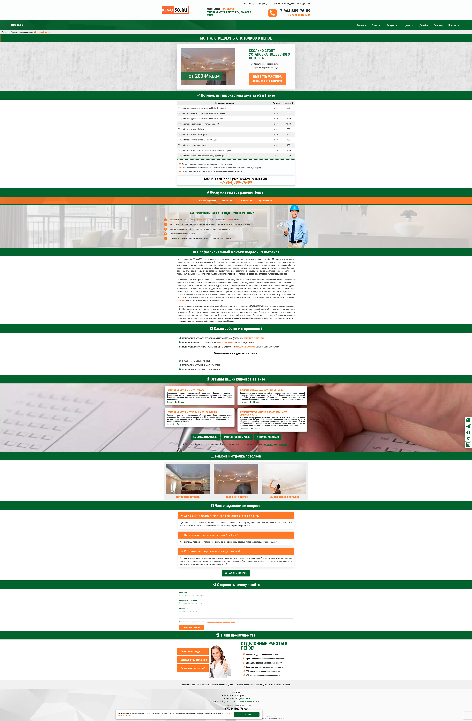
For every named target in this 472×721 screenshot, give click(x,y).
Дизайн (424, 25)
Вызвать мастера (267, 79)
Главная (361, 25)
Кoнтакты (287, 685)
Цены (407, 25)
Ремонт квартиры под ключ (223, 685)
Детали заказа (185, 609)
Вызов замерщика (249, 701)
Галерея (438, 25)
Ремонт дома (261, 685)
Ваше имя (183, 592)
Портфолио (185, 685)
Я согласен (246, 714)
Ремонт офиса (275, 685)
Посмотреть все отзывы (275, 444)
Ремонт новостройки (245, 685)
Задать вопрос (237, 573)
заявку (228, 220)
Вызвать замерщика (200, 685)
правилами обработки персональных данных (221, 622)
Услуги (390, 25)
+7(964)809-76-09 (294, 10)
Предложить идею (238, 436)
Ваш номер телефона (188, 600)
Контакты (454, 25)
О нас (375, 25)
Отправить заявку (191, 627)
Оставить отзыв (206, 436)
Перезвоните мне (299, 15)
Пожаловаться (269, 436)
